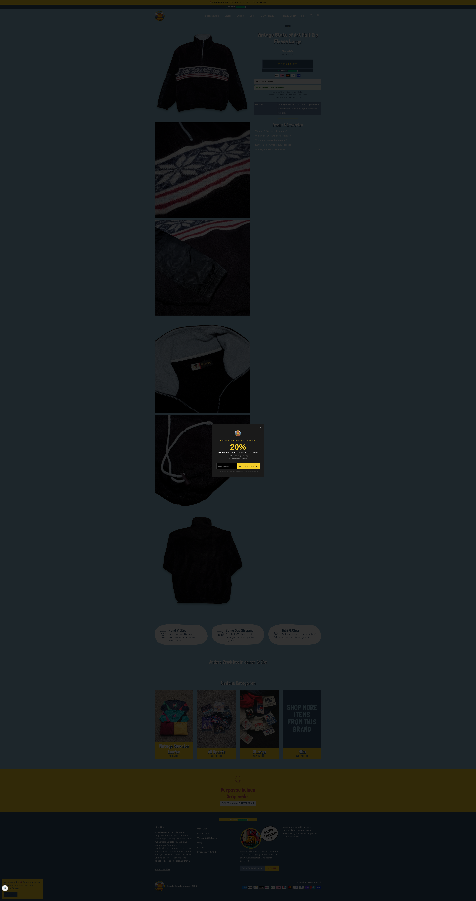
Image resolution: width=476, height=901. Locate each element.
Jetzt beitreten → (248, 466)
